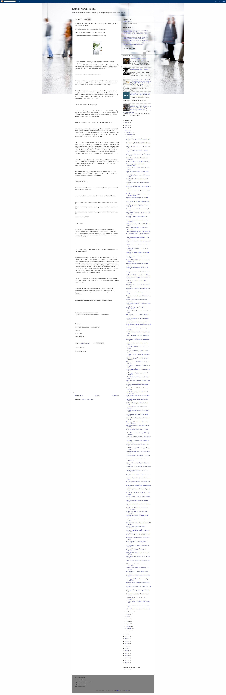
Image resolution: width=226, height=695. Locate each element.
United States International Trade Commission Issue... (137, 336)
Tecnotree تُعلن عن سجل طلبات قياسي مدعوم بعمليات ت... (138, 285)
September (129, 611)
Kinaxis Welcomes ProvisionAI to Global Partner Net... (138, 381)
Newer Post (79, 395)
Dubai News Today (84, 8)
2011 (126, 660)
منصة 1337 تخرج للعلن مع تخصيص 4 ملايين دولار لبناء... (138, 474)
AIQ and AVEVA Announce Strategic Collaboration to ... (135, 527)
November (129, 134)
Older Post (115, 395)
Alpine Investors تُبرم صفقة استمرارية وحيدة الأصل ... (137, 553)
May (128, 621)
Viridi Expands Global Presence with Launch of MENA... (137, 425)
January (129, 631)
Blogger (128, 690)
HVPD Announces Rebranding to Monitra (136, 322)
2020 (126, 639)
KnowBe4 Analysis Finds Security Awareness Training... (137, 172)
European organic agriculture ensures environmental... (135, 164)
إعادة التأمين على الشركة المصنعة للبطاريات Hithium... (137, 433)
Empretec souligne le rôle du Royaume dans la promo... (137, 594)
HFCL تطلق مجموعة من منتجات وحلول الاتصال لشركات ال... (138, 213)
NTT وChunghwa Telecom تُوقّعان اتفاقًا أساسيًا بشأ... (137, 489)
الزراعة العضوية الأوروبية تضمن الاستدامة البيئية (138, 161)
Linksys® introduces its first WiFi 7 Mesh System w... (138, 455)
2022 (126, 634)
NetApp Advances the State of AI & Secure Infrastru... (136, 256)
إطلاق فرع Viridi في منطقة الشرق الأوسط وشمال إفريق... (137, 422)
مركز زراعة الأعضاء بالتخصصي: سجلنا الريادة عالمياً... (137, 237)
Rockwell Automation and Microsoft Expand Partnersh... (137, 300)
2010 (126, 663)
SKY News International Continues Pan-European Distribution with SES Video (135, 30)
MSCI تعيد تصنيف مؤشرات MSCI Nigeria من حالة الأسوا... (137, 315)
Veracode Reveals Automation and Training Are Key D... (138, 418)
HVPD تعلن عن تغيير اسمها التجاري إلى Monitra (138, 274)
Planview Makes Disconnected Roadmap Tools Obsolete (137, 568)
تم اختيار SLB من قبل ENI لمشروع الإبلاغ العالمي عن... (138, 139)
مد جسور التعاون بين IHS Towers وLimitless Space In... (137, 399)
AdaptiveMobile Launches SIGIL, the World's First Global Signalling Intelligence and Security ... (135, 37)
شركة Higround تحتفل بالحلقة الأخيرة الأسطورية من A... (138, 485)
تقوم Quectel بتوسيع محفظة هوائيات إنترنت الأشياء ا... (137, 572)
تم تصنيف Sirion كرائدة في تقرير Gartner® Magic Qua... (137, 392)
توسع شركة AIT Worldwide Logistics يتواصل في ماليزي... (138, 187)
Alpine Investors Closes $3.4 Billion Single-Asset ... (138, 560)
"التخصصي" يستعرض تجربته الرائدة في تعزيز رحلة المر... (137, 351)
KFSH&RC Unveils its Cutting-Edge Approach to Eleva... (138, 354)
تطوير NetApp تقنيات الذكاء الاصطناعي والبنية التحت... (137, 252)
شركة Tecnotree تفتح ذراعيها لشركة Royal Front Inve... (138, 292)
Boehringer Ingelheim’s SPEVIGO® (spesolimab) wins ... (138, 303)
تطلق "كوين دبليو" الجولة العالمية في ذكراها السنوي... (137, 429)
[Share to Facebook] (101, 343)
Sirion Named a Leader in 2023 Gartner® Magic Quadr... (138, 396)
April (128, 624)
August (128, 614)
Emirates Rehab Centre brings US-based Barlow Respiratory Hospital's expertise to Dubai (135, 43)
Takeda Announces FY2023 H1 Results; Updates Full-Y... (138, 362)
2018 (126, 643)
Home (97, 395)
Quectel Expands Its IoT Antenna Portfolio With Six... (138, 575)
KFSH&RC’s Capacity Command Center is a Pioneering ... (137, 220)
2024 (126, 127)
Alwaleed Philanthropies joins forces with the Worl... (137, 150)
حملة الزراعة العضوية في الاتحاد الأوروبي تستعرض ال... (136, 307)
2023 (126, 130)
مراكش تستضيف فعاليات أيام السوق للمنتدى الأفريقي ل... (137, 579)
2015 (126, 651)
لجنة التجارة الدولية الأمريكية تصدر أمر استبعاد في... (137, 332)
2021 (126, 636)
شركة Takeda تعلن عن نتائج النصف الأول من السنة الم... (137, 358)
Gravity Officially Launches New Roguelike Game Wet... (138, 467)
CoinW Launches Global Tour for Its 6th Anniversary (136, 459)
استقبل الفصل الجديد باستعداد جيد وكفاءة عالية (138, 609)
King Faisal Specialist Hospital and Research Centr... (137, 179)
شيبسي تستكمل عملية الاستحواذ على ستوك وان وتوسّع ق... (138, 154)
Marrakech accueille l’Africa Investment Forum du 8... (138, 587)
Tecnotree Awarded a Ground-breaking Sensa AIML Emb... (137, 343)
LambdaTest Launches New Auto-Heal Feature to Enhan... (138, 452)
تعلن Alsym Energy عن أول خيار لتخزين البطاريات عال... (136, 549)
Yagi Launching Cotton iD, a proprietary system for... (138, 234)
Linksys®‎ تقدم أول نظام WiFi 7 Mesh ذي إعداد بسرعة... (138, 369)
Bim (118, 690)
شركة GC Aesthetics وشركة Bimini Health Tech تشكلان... (138, 277)
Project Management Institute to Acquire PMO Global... (137, 411)
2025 (126, 125)
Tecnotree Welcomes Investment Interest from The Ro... (138, 296)
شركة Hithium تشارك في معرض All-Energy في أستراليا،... (138, 324)
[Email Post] (93, 343)
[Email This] (96, 343)
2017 (126, 646)
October (129, 137)
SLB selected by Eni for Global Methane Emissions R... (138, 143)
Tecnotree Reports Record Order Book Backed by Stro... (138, 288)
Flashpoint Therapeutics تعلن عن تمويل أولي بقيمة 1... (137, 515)
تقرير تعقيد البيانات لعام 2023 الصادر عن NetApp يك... (138, 534)
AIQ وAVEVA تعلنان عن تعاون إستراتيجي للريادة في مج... (138, 523)
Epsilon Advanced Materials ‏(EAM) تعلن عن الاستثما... (137, 267)
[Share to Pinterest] (103, 343)
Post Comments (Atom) (87, 399)
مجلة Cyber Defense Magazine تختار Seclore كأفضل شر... (137, 228)
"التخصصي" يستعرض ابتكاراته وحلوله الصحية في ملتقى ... (137, 260)
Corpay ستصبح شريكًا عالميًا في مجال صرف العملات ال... (137, 384)
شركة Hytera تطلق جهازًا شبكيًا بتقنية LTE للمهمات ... (136, 542)
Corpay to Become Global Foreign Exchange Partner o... (137, 388)
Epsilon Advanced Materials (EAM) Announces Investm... (137, 271)
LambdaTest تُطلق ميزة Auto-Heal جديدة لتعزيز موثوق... (138, 448)
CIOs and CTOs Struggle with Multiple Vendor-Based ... (138, 377)
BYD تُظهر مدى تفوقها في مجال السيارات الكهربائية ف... (136, 512)
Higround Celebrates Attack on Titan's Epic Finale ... (138, 504)
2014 (126, 653)
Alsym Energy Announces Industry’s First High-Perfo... (138, 557)
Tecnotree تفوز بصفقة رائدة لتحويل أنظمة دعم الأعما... (137, 339)
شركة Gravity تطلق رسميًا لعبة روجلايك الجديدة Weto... (138, 463)
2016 (126, 648)
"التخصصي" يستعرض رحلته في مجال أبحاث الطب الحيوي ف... (137, 194)
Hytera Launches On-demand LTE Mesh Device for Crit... (137, 545)
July (128, 616)
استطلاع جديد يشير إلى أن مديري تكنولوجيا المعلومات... (137, 373)
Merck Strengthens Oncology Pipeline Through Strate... (137, 201)
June (128, 619)
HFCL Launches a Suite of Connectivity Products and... (138, 224)
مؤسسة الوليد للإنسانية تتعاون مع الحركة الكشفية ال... (138, 147)
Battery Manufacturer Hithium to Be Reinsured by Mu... (138, 437)
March (128, 626)
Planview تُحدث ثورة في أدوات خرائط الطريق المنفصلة (137, 530)
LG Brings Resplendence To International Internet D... (138, 245)
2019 (126, 641)
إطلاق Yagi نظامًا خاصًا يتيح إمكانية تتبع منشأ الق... (138, 231)
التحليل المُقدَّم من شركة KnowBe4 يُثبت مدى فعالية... (137, 168)
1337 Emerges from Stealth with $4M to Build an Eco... (138, 482)
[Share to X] (100, 343)
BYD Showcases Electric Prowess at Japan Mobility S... (136, 564)
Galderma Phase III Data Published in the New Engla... (137, 347)
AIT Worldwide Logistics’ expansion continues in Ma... (138, 190)
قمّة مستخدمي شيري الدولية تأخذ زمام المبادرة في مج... (138, 205)
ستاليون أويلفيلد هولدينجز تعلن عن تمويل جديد (139, 69)
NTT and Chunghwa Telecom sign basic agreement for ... (138, 497)
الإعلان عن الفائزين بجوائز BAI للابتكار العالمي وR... (137, 590)
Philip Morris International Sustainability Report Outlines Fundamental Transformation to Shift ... (135, 34)
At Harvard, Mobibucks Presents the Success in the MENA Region (139, 59)
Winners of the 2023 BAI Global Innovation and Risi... (138, 605)
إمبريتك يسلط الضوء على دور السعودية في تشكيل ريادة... (137, 598)
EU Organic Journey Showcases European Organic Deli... (138, 311)
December (129, 132)
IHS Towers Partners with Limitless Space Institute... (136, 407)
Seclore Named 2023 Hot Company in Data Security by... (136, 470)
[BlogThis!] (98, 343)
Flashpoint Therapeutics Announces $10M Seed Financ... (137, 519)
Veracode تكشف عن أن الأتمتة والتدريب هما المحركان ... (137, 414)
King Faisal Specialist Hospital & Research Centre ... (138, 241)
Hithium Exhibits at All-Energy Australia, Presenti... (136, 328)
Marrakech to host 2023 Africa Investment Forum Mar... (138, 583)
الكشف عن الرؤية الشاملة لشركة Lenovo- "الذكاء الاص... (137, 508)
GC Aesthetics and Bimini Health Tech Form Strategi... (137, 281)
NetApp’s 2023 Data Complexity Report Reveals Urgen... (138, 538)
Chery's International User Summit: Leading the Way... (138, 209)
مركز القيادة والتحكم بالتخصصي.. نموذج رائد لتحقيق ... (137, 216)
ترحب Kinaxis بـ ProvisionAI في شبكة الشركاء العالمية (138, 366)
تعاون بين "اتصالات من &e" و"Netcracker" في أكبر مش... (137, 440)
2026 (126, 123)
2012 (126, 658)
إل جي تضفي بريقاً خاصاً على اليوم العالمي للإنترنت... (137, 249)
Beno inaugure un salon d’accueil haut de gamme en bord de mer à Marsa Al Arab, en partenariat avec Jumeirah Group (140, 94)
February (129, 628)
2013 (126, 655)
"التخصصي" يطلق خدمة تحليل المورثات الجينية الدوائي (138, 493)
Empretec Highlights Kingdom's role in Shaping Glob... (138, 601)
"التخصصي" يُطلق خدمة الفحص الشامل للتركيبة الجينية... (138, 175)
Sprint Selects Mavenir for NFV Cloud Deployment (135, 40)
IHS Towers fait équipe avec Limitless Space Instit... (137, 403)
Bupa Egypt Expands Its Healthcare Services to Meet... (137, 183)
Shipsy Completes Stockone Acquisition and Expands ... (137, 158)
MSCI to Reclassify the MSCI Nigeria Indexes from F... (137, 318)
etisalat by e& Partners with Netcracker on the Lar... (137, 444)
